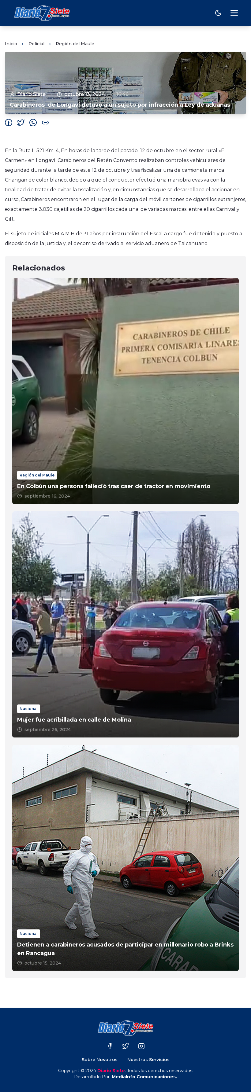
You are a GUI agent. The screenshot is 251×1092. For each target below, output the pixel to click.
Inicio (11, 43)
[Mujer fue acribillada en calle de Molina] (125, 624)
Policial (36, 43)
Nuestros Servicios (148, 1059)
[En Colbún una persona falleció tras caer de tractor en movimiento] (125, 391)
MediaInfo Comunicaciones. (144, 1076)
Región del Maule (75, 43)
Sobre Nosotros (100, 1059)
